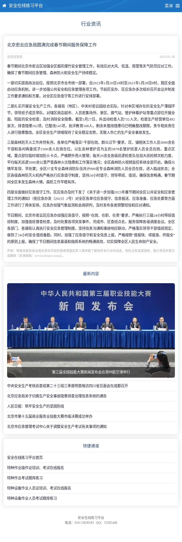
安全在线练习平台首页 (25, 458)
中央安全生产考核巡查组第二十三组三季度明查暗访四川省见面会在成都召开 (67, 386)
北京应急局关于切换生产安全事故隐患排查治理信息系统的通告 (57, 396)
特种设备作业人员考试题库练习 (32, 498)
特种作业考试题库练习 (25, 478)
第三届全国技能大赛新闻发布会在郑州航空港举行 (91, 372)
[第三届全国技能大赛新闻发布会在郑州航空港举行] (91, 330)
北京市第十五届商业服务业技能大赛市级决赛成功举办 (49, 416)
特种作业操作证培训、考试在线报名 (35, 468)
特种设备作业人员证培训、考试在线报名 (39, 488)
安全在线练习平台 (26, 5)
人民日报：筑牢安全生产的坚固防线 (35, 406)
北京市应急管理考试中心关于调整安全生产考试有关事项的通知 (57, 427)
